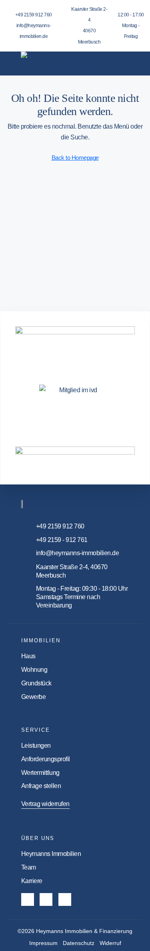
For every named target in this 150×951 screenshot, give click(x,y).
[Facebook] (27, 899)
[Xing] (64, 899)
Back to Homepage (75, 157)
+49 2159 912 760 (33, 15)
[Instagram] (46, 899)
